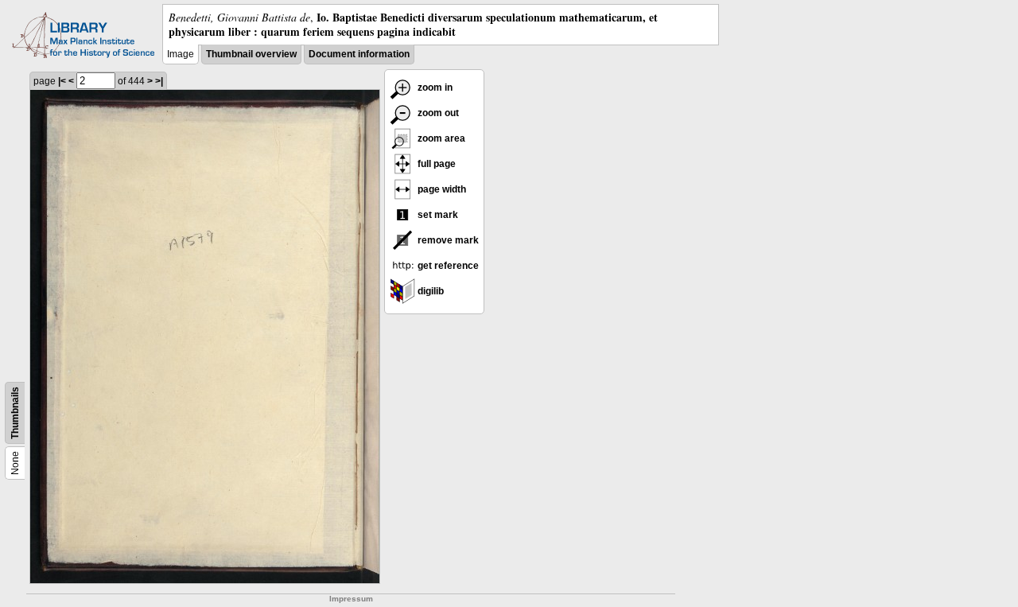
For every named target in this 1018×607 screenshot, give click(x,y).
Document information (359, 54)
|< (62, 81)
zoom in (434, 87)
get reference (447, 265)
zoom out (437, 113)
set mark (436, 214)
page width (440, 189)
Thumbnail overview (251, 54)
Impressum (351, 598)
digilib (429, 291)
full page (435, 163)
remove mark (447, 240)
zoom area (440, 138)
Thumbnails (15, 413)
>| (159, 81)
